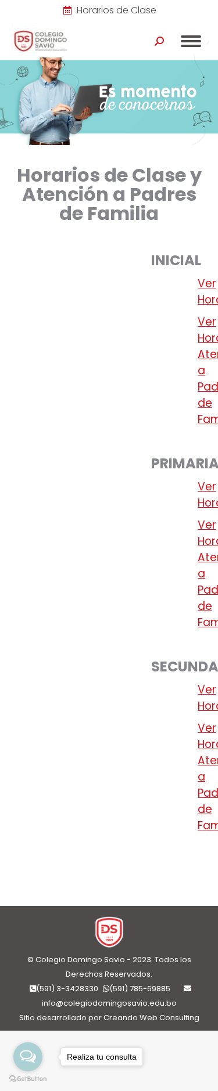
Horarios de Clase (116, 10)
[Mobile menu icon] (191, 41)
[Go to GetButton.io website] (28, 1079)
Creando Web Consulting (151, 1017)
